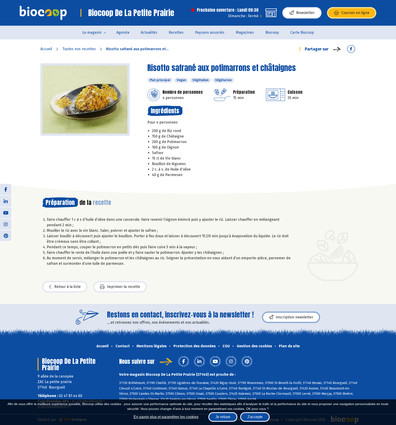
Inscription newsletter (294, 317)
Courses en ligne (355, 13)
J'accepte (255, 417)
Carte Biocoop (302, 32)
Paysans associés (209, 32)
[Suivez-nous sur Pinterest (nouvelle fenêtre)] (5, 235)
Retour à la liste (67, 286)
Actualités (149, 32)
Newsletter (305, 13)
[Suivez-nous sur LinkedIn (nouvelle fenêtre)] (5, 201)
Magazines (245, 32)
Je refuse (222, 417)
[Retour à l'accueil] (43, 13)
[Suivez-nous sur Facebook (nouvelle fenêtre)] (5, 189)
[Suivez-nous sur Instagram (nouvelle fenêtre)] (5, 224)
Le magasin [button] (92, 32)
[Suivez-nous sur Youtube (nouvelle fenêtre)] (5, 212)
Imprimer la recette (123, 286)
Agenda (122, 32)
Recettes (176, 32)
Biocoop (272, 32)
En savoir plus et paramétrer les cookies (166, 417)
